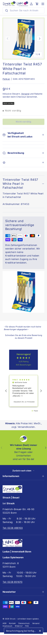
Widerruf (18, 626)
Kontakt (12, 623)
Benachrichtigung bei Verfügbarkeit (21, 630)
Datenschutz (24, 623)
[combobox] (23, 10)
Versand (25, 94)
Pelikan (6, 79)
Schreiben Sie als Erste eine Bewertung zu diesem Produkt (23, 336)
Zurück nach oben (22, 470)
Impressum (7, 626)
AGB (4, 623)
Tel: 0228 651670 (12, 582)
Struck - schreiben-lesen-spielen (24, 619)
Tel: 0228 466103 (13, 528)
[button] (37, 4)
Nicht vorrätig (23, 121)
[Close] (40, 631)
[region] (23, 390)
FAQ (27, 626)
